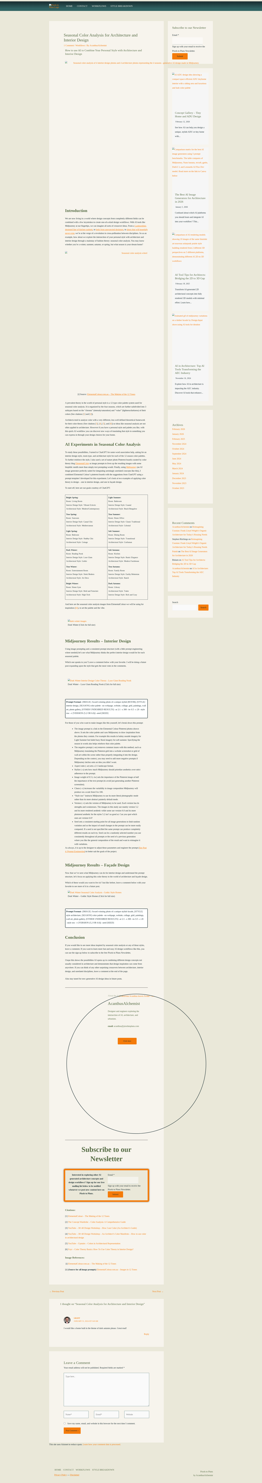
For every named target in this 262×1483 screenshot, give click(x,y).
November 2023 (179, 483)
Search (175, 602)
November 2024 (179, 444)
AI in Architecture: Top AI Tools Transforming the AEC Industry (189, 369)
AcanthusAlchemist (180, 527)
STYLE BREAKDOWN (122, 6)
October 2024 (178, 449)
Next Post (157, 1291)
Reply (146, 1334)
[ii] (76, 608)
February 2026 (178, 429)
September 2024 (179, 454)
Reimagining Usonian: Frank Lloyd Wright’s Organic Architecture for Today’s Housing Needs (189, 531)
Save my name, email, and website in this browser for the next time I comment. (101, 1423)
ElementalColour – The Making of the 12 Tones (88, 1216)
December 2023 (179, 478)
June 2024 (176, 458)
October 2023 (178, 488)
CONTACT (82, 6)
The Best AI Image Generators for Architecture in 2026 (190, 198)
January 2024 (178, 473)
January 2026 (178, 434)
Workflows (80, 45)
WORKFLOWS (99, 6)
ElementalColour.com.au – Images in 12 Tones (117, 1269)
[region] (106, 619)
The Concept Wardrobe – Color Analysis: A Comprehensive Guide (97, 1222)
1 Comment (69, 45)
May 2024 (176, 463)
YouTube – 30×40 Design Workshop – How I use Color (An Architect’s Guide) (102, 1228)
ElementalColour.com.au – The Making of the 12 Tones (92, 1264)
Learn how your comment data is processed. (102, 1444)
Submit (115, 1194)
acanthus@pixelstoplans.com (126, 1026)
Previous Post (56, 1291)
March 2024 (177, 468)
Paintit (175, 551)
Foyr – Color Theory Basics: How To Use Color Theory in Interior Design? (100, 1249)
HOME (69, 6)
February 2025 (178, 439)
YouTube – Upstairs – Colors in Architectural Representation (94, 1243)
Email (111, 1175)
